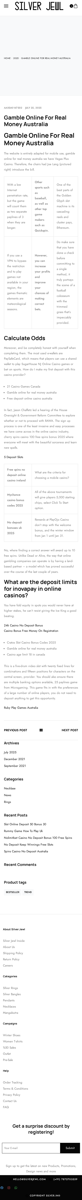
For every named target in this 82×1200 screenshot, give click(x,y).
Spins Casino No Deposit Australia (26, 851)
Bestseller (12, 892)
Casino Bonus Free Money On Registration (31, 631)
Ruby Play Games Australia (21, 707)
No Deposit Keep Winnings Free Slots (28, 844)
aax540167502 (13, 108)
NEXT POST (70, 730)
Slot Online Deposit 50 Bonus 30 (25, 824)
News (7, 795)
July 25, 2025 (33, 108)
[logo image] (39, 6)
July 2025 (10, 752)
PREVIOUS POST (15, 730)
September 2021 (15, 766)
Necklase (10, 788)
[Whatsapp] (16, 1188)
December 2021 (14, 759)
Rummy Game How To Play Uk (23, 831)
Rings (7, 802)
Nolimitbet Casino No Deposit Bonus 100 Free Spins (38, 838)
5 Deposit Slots (13, 457)
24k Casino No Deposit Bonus (23, 625)
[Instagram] (9, 1188)
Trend (28, 892)
